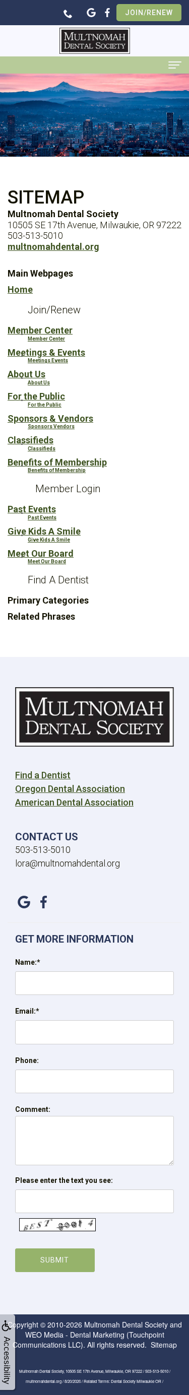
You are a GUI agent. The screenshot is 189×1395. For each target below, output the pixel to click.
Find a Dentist (43, 775)
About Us (26, 374)
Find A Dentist (58, 580)
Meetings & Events (46, 352)
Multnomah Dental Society (126, 1324)
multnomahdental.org (53, 246)
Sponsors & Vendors (50, 418)
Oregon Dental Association (70, 788)
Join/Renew (149, 13)
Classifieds (30, 440)
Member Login (67, 489)
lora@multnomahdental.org (67, 863)
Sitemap (164, 1345)
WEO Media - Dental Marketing (74, 1335)
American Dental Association (74, 802)
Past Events (32, 509)
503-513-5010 (43, 849)
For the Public (36, 396)
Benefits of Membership (57, 462)
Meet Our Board (41, 553)
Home (20, 289)
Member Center (40, 330)
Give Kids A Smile (44, 531)
